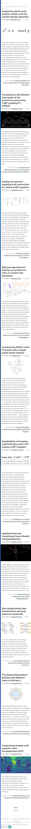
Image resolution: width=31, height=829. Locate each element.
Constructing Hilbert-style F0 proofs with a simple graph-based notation (15, 350)
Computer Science (17, 109)
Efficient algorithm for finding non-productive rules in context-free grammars (14, 271)
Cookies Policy (4, 826)
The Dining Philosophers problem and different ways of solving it (15, 677)
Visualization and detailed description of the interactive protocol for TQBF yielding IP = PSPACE (15, 100)
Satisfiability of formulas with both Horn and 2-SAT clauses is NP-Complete (15, 444)
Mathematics (15, 20)
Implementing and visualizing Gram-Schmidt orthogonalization (15, 536)
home (3, 8)
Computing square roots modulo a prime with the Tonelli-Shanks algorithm (15, 14)
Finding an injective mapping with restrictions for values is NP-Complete (15, 184)
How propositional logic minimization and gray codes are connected (14, 611)
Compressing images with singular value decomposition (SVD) (15, 748)
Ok (9, 827)
